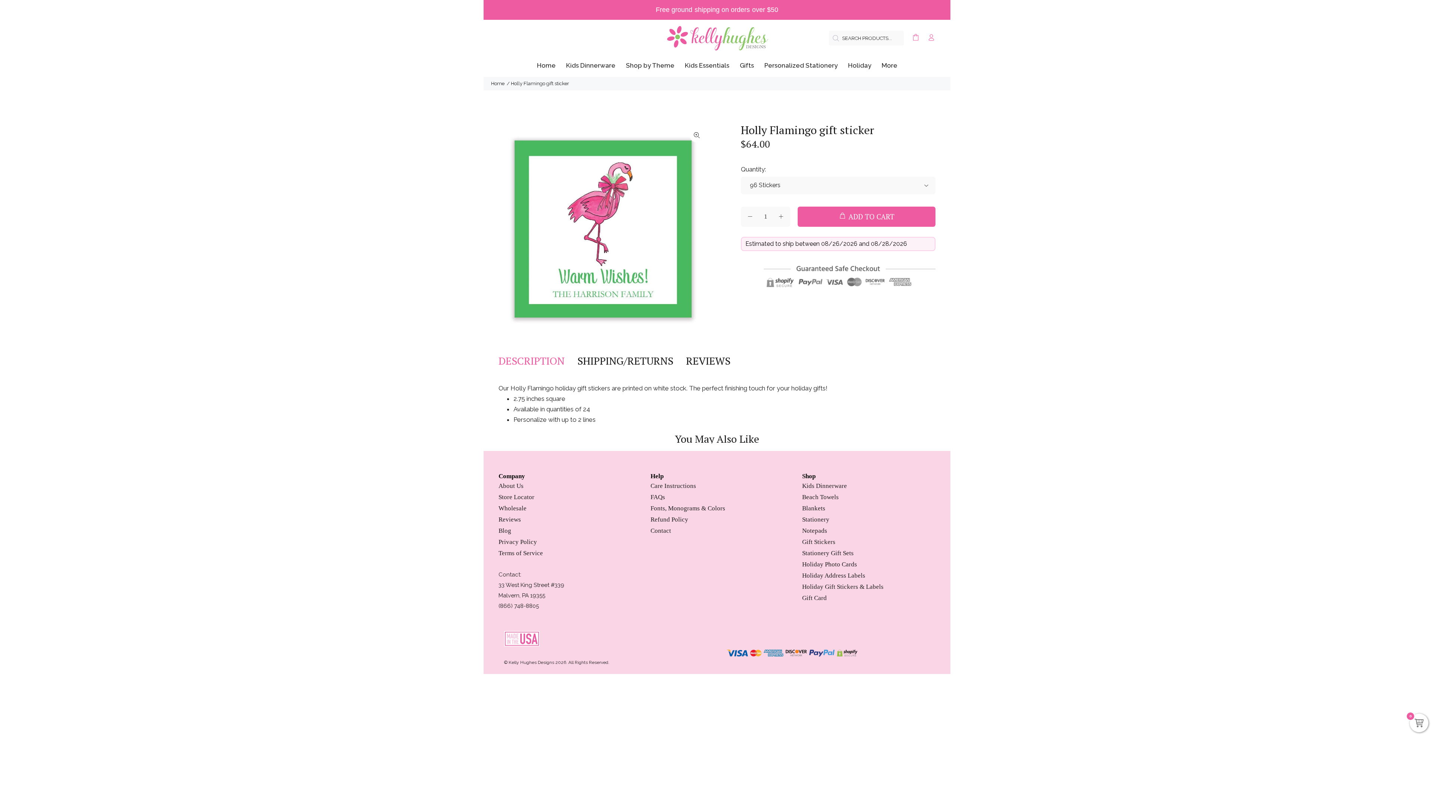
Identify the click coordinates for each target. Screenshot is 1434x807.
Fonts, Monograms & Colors (688, 508)
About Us (511, 485)
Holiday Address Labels (833, 575)
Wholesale (513, 508)
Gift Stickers (818, 541)
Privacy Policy (518, 541)
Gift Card (814, 598)
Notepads (814, 530)
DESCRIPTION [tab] (532, 361)
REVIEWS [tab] (708, 361)
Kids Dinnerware (824, 485)
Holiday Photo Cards (829, 564)
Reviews (510, 519)
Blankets (813, 508)
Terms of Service (521, 553)
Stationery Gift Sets (828, 553)
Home (498, 83)
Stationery (815, 519)
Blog (505, 530)
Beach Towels (820, 497)
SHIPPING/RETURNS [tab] (625, 361)
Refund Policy (669, 519)
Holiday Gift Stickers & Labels (843, 586)
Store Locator (516, 497)
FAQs (658, 497)
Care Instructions (673, 485)
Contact (661, 530)
